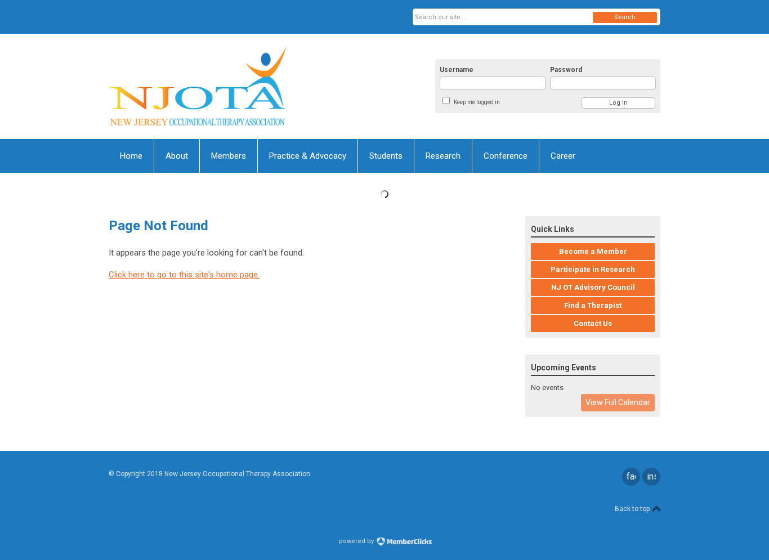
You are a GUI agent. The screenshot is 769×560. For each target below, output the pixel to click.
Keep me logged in (477, 102)
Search (625, 17)
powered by (357, 541)
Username (456, 70)
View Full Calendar (617, 402)
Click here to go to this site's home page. (184, 275)
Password (566, 70)
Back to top (633, 509)
